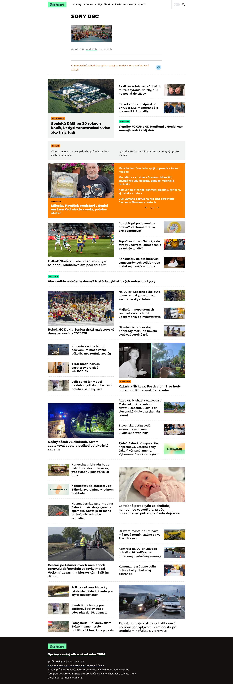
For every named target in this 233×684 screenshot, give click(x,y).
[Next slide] (158, 207)
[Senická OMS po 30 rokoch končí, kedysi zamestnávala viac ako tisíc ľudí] (81, 96)
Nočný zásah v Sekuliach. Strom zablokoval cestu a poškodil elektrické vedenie (78, 445)
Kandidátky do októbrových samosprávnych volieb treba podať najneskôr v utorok (139, 262)
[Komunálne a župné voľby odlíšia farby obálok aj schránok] (174, 570)
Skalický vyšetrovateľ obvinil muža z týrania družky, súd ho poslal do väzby (139, 90)
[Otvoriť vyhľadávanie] (183, 4)
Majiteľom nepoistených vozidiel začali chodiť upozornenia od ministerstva (140, 313)
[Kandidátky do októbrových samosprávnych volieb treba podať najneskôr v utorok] (174, 262)
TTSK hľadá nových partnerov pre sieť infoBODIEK (85, 367)
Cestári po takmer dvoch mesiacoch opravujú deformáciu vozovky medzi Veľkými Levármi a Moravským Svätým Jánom (78, 570)
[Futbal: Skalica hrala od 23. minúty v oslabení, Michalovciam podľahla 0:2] (81, 240)
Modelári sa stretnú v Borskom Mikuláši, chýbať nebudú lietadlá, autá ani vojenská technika (146, 181)
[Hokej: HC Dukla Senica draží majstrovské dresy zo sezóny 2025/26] (81, 308)
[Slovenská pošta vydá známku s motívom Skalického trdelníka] (174, 429)
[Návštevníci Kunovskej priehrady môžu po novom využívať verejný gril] (174, 330)
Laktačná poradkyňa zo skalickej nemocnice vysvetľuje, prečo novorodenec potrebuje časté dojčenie (149, 509)
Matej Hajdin (91, 49)
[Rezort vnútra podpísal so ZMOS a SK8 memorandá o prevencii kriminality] (174, 107)
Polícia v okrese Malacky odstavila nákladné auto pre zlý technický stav (92, 591)
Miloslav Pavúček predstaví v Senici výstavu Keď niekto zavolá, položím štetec (79, 209)
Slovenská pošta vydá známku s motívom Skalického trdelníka (134, 429)
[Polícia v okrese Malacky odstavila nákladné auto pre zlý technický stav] (58, 591)
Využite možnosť (67, 665)
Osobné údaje (96, 665)
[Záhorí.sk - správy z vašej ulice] (57, 4)
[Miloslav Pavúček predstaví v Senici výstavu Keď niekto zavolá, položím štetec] (81, 180)
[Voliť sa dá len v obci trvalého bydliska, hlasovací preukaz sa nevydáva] (58, 385)
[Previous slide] (146, 207)
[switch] (177, 4)
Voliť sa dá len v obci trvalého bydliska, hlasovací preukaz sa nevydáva (91, 385)
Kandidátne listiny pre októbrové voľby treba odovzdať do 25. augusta (89, 608)
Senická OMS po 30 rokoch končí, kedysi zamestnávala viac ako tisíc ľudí (80, 128)
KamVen (88, 4)
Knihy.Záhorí (102, 4)
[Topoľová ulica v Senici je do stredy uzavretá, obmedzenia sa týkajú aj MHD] (174, 244)
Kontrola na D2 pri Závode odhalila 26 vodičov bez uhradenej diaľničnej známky (140, 552)
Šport (141, 4)
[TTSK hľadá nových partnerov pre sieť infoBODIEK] (58, 367)
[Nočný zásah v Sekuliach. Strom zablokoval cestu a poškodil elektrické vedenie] (81, 420)
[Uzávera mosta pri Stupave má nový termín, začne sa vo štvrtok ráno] (174, 534)
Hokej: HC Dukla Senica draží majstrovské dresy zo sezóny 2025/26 (81, 331)
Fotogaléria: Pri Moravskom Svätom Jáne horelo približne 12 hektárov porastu (92, 626)
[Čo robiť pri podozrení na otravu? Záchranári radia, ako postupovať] (174, 227)
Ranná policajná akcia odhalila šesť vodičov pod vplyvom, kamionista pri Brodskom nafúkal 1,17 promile (148, 627)
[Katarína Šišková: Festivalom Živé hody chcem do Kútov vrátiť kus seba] (152, 360)
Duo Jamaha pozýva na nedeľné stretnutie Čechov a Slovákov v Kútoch (147, 200)
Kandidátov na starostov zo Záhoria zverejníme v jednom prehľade (92, 489)
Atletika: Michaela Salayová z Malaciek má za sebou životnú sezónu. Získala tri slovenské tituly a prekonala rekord (140, 408)
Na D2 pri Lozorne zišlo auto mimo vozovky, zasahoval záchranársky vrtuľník (139, 295)
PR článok (124, 122)
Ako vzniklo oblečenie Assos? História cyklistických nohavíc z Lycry (101, 281)
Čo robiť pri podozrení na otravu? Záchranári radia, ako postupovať (137, 227)
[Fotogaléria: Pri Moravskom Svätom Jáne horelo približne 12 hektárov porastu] (58, 626)
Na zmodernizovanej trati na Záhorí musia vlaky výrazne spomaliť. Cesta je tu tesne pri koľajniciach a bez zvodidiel (92, 511)
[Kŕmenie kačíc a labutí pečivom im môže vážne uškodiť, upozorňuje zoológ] (58, 349)
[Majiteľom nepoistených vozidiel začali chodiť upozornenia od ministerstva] (174, 313)
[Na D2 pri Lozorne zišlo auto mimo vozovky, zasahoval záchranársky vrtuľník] (174, 295)
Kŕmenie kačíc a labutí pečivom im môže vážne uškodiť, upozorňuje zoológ (91, 350)
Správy (77, 4)
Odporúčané (58, 118)
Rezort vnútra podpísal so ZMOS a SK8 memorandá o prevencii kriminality (138, 107)
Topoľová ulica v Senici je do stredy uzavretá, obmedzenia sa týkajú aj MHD (140, 244)
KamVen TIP (56, 202)
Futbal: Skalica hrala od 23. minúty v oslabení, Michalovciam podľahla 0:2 (77, 263)
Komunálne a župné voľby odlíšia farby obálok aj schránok (138, 570)
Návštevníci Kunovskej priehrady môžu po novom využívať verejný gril (138, 331)
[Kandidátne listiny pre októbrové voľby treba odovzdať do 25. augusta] (58, 608)
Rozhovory (129, 4)
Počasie (116, 4)
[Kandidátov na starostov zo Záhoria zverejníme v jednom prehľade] (58, 489)
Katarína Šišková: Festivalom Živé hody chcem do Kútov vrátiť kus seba (150, 388)
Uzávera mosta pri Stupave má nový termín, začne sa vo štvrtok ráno (139, 534)
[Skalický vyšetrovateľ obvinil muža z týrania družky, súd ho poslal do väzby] (174, 90)
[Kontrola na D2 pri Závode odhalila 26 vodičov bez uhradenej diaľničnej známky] (174, 552)
